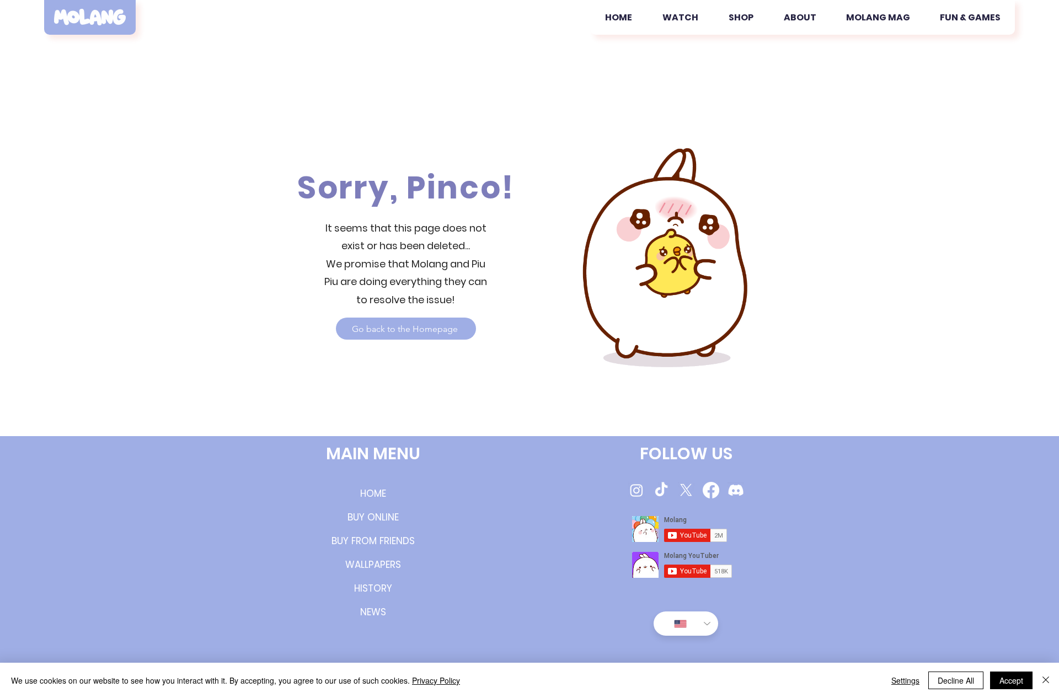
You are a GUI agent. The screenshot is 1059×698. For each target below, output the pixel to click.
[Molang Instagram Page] (636, 490)
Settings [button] (905, 680)
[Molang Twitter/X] (686, 490)
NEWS (373, 612)
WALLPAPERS (373, 564)
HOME (373, 493)
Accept (1011, 680)
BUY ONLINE (373, 517)
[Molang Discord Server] (736, 490)
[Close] (1045, 680)
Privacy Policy (436, 680)
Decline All (956, 680)
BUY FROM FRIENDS (373, 540)
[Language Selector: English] (686, 623)
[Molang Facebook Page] (711, 490)
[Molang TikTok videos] (661, 490)
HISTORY (373, 588)
